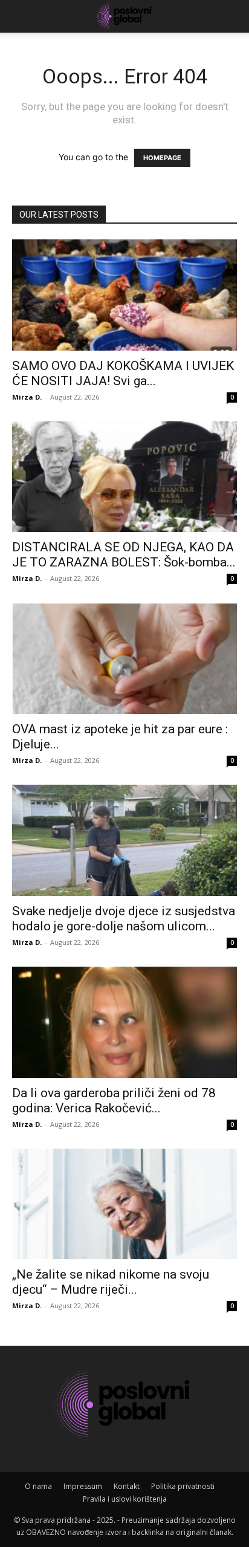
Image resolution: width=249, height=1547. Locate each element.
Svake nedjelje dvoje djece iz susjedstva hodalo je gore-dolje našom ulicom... (123, 918)
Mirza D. (27, 396)
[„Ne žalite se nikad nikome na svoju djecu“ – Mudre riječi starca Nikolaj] (124, 1204)
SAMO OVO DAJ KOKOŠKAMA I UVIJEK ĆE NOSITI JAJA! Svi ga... (123, 373)
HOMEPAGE (162, 158)
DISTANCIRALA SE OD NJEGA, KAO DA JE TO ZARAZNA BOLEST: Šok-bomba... (124, 554)
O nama (38, 1486)
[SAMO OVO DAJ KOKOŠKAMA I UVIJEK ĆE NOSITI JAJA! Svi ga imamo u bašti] (124, 295)
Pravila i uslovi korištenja (125, 1499)
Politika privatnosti (183, 1486)
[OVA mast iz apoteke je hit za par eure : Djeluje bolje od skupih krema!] (124, 658)
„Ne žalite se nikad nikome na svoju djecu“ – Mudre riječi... (110, 1282)
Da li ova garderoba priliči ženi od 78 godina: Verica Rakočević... (114, 1100)
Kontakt (127, 1486)
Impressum (82, 1486)
